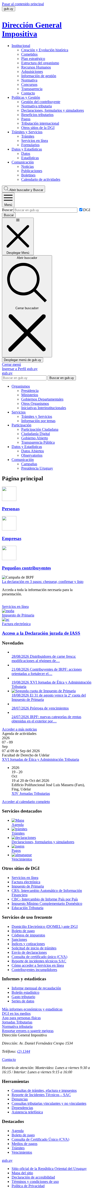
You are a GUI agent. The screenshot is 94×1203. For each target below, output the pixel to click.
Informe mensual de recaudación (36, 988)
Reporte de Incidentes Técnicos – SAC (41, 1095)
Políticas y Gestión (26, 97)
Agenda (18, 1131)
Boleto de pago (23, 931)
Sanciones (19, 939)
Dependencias (22, 1108)
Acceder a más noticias (19, 729)
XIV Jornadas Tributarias (31, 793)
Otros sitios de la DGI (37, 128)
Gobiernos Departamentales (42, 399)
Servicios (19, 412)
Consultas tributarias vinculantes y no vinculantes (49, 1103)
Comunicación (23, 162)
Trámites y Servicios (27, 132)
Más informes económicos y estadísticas (32, 1009)
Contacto (28, 93)
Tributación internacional (40, 123)
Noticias (27, 166)
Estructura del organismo (40, 63)
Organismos (21, 386)
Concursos (29, 84)
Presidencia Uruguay (37, 468)
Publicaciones (31, 171)
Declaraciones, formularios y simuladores (52, 110)
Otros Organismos (35, 403)
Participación (21, 425)
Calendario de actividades (40, 179)
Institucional (21, 46)
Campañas (29, 464)
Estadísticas (30, 158)
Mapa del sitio (22, 1173)
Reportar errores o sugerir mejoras (28, 1031)
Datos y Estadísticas (27, 149)
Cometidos (29, 54)
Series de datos (23, 1001)
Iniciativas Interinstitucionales (43, 408)
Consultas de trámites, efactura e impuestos (44, 1090)
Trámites (27, 136)
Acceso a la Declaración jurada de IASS (41, 633)
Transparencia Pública (38, 442)
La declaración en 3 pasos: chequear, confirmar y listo (42, 582)
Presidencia (30, 391)
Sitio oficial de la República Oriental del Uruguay (49, 1169)
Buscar (26, 190)
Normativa (29, 80)
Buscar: (7, 210)
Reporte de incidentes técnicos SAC (39, 961)
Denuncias (20, 1099)
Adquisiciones (32, 72)
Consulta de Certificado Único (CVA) (40, 1139)
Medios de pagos (24, 1144)
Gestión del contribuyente (40, 102)
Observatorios (31, 455)
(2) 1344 (23, 1051)
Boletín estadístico (25, 992)
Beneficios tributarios (37, 115)
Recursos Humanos (36, 67)
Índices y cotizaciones (28, 944)
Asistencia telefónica (27, 1112)
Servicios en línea (34, 141)
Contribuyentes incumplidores (34, 970)
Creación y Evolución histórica (44, 50)
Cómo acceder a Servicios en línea (38, 965)
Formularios (30, 145)
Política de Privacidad (28, 1186)
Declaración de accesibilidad (33, 1177)
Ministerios (29, 395)
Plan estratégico (33, 59)
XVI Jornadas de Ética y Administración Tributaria (40, 759)
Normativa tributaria (36, 106)
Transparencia (31, 89)
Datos (25, 153)
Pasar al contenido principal (23, 4)
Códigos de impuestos (28, 935)
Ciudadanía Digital (35, 434)
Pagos (25, 119)
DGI (86, 210)
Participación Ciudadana (39, 429)
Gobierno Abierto (34, 438)
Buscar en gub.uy (61, 378)
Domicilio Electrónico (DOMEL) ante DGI (45, 926)
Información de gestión (38, 76)
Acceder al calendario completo (26, 802)
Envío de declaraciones (29, 952)
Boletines (28, 175)
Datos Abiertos (32, 451)
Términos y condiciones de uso (35, 1182)
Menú (8, 205)
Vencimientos (22, 1152)
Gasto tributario (23, 997)
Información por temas (38, 421)
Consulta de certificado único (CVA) (39, 957)
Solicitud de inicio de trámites (34, 948)
